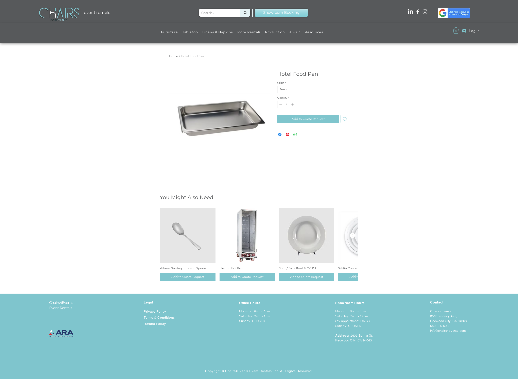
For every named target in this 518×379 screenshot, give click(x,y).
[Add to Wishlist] (345, 119)
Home (173, 56)
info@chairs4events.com (448, 331)
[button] (169, 32)
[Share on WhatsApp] (295, 134)
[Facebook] (418, 12)
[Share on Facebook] (279, 134)
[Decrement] (280, 104)
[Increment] (293, 104)
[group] (259, 244)
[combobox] (313, 89)
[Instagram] (425, 12)
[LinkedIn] (410, 12)
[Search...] (245, 13)
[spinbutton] (287, 104)
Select (281, 82)
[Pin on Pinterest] (287, 134)
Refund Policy (155, 324)
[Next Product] (352, 235)
